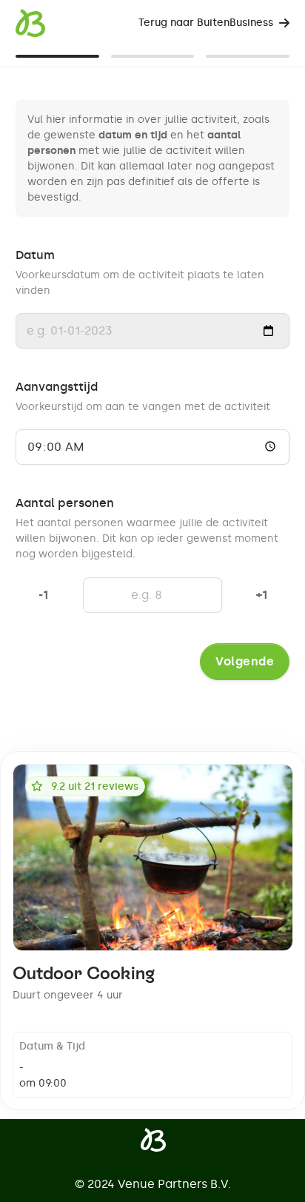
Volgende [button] (244, 661)
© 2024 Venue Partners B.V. (153, 1184)
